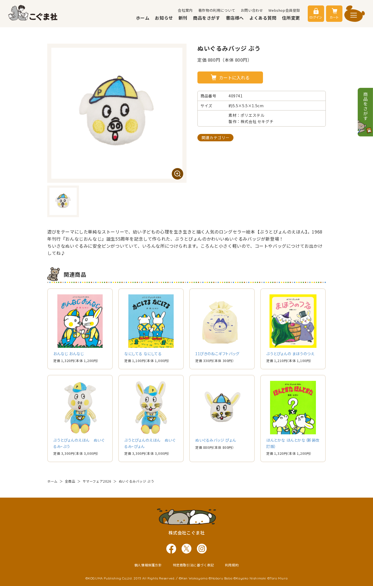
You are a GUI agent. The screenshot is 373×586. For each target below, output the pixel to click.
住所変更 (291, 17)
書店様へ (235, 17)
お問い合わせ (252, 10)
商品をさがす (206, 17)
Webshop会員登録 (284, 10)
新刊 (183, 17)
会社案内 (185, 10)
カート (334, 17)
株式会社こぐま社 (186, 532)
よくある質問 (263, 17)
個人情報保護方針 (148, 565)
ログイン (315, 17)
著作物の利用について (216, 10)
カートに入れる (234, 77)
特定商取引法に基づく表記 (193, 565)
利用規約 (232, 565)
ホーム (143, 17)
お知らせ (164, 17)
